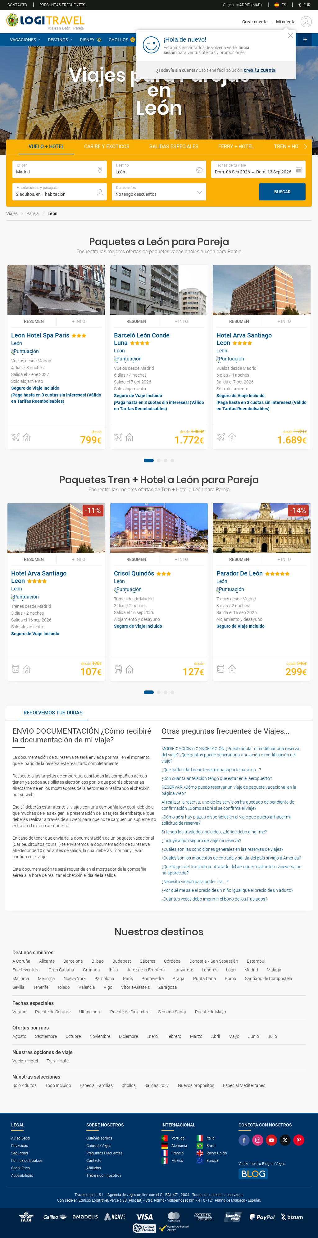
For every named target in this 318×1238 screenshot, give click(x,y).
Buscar (282, 191)
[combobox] (159, 191)
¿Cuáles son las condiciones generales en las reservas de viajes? (222, 849)
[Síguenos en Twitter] (286, 1140)
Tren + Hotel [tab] (290, 146)
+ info (78, 321)
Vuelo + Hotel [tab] (46, 146)
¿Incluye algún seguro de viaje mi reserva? (201, 840)
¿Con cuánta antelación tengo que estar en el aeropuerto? (216, 778)
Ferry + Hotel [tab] (236, 146)
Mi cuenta (286, 21)
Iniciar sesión (271, 44)
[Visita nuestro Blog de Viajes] (272, 1173)
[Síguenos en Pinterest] (300, 1140)
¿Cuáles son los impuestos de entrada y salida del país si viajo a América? (231, 857)
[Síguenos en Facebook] (245, 1140)
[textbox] (59, 169)
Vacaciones (23, 39)
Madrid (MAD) (242, 5)
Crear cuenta (255, 21)
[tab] (149, 460)
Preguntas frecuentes (62, 5)
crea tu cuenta (260, 70)
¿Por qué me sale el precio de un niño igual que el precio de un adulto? (227, 890)
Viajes (12, 213)
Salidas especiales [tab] (173, 146)
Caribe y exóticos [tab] (106, 146)
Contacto (17, 5)
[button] (258, 169)
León (52, 213)
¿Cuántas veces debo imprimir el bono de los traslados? (214, 898)
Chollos (118, 39)
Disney (87, 39)
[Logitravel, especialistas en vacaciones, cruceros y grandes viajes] (45, 19)
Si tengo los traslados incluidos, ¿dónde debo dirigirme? (214, 831)
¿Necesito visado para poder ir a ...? (194, 881)
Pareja (32, 213)
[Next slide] (305, 147)
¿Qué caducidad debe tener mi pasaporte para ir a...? (211, 769)
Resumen (34, 321)
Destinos (58, 39)
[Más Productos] (305, 39)
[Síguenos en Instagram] (259, 1140)
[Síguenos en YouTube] (272, 1140)
